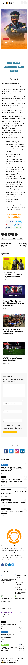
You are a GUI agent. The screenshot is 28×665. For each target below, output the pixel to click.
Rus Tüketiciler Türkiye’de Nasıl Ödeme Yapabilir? (12, 512)
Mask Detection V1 (6, 615)
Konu (10, 62)
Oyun (6, 39)
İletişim (8, 660)
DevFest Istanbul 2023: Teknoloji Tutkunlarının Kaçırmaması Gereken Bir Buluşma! (13, 481)
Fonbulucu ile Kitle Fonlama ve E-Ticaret (13, 503)
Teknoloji (4, 464)
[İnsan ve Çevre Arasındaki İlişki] (23, 625)
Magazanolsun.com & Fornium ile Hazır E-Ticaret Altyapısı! (13, 492)
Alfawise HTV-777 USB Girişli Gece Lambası (9, 648)
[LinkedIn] (22, 451)
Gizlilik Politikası (12, 662)
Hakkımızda (3, 660)
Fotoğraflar (14, 71)
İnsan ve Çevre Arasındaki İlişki (8, 625)
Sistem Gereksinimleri (11, 67)
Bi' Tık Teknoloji (6, 489)
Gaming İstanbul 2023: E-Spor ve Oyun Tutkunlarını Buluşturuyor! (13, 331)
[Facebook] (5, 451)
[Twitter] (11, 451)
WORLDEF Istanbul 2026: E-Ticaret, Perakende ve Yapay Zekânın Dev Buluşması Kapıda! (11, 468)
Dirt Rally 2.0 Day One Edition (22, 245)
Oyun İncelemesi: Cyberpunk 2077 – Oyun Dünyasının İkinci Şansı (12, 274)
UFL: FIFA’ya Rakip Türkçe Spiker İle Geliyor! (12, 359)
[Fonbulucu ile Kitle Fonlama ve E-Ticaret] (15, 596)
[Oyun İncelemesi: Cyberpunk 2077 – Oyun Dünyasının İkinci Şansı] (14, 263)
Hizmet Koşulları (4, 662)
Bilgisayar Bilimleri (6, 612)
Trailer (21, 67)
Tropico (14, 238)
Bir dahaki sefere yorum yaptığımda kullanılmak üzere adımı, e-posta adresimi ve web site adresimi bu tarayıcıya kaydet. (14, 427)
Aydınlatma (4, 644)
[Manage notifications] (3, 662)
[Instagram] (16, 451)
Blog (3, 477)
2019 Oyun (5, 238)
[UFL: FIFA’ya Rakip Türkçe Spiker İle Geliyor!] (14, 348)
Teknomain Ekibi (14, 660)
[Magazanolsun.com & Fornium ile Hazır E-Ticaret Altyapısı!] (2, 596)
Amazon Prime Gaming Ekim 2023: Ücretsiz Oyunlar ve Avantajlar (13, 303)
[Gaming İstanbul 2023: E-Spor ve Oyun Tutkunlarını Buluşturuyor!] (14, 320)
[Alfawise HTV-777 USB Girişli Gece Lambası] (23, 648)
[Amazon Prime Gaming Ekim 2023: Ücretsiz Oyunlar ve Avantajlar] (14, 291)
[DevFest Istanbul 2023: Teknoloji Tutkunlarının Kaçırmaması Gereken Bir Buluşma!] (21, 581)
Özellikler (17, 62)
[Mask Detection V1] (23, 615)
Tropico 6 (20, 238)
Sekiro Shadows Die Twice (6, 245)
